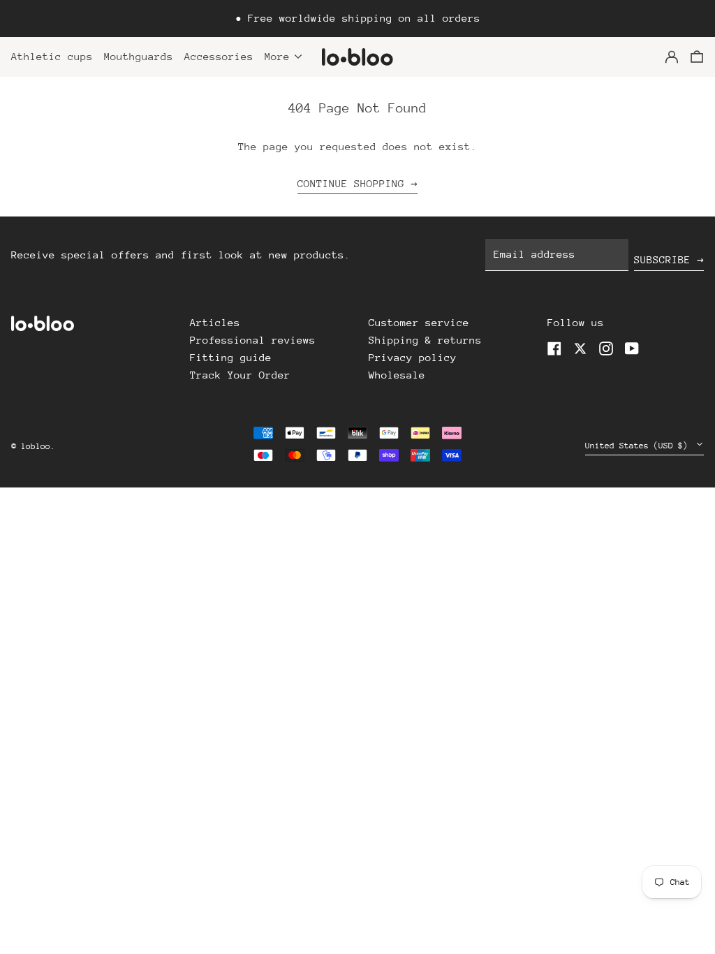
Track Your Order (240, 375)
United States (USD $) (639, 445)
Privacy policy (413, 357)
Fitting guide (231, 357)
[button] (697, 57)
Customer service (419, 322)
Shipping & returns (425, 340)
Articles (215, 322)
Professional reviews (253, 340)
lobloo (35, 446)
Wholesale (397, 375)
